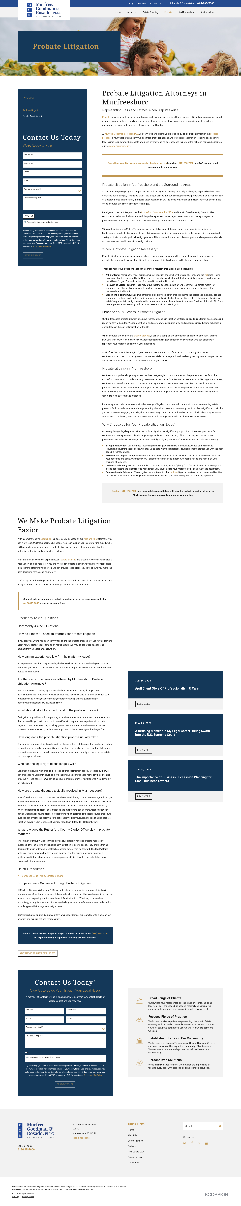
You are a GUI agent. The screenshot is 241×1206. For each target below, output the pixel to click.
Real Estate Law (136, 1151)
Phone (26, 172)
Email (26, 180)
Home (131, 1130)
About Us (132, 1135)
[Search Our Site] (220, 1126)
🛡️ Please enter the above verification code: (41, 222)
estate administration (119, 146)
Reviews (142, 3)
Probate (106, 117)
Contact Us (155, 3)
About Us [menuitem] (131, 12)
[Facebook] (192, 1143)
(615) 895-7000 (31, 603)
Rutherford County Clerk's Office (157, 212)
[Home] (44, 10)
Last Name (28, 163)
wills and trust (91, 539)
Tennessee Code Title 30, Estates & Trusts (42, 876)
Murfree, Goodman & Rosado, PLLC (122, 133)
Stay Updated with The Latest (38, 953)
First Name (28, 154)
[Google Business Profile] (184, 1143)
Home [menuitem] (118, 12)
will (206, 275)
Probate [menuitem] (168, 12)
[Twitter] (199, 1143)
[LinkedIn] (206, 1143)
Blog (131, 3)
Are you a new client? (32, 189)
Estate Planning (135, 1140)
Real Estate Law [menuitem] (186, 12)
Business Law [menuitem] (207, 12)
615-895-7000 (205, 3)
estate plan (45, 539)
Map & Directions (81, 1137)
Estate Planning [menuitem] (150, 12)
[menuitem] (52, 110)
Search (188, 1126)
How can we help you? (33, 198)
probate (174, 472)
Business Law (135, 1157)
